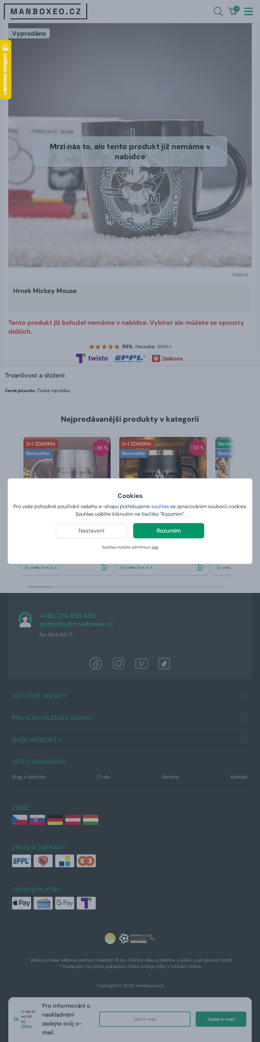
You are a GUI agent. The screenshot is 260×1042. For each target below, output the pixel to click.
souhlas (160, 506)
